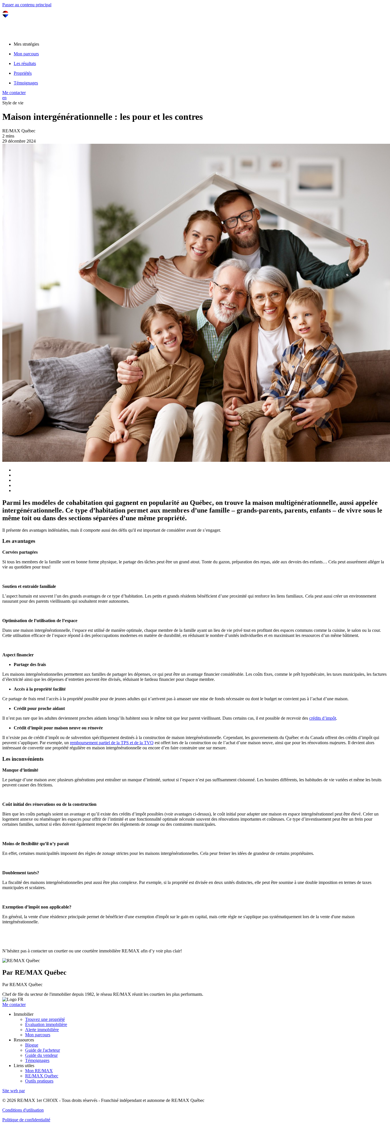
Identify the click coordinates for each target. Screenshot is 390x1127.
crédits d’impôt (322, 718)
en (4, 97)
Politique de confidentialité (26, 1119)
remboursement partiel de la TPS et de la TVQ (112, 742)
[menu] (201, 44)
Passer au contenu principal (26, 4)
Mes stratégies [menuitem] (26, 44)
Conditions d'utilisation (23, 1110)
